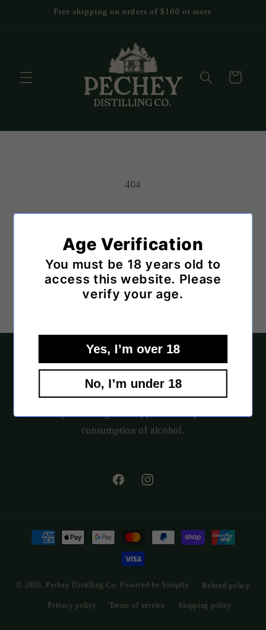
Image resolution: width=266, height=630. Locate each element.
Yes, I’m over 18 (133, 349)
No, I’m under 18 (133, 383)
